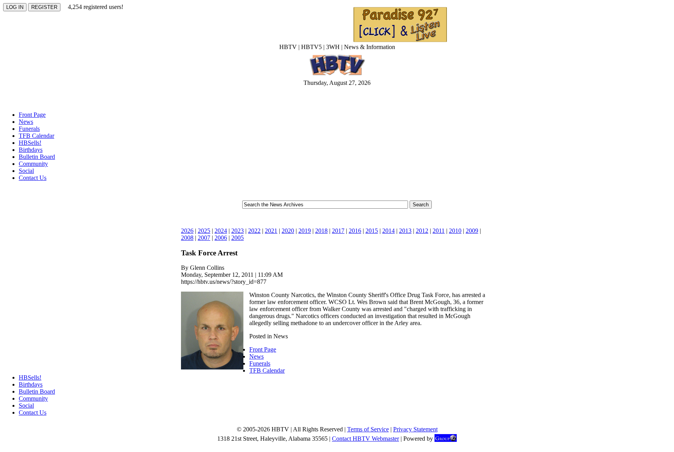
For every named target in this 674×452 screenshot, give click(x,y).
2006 (221, 237)
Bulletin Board (37, 156)
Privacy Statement (415, 429)
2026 (187, 230)
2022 (254, 230)
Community (33, 163)
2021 (271, 230)
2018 (321, 230)
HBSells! (30, 142)
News (26, 121)
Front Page (32, 114)
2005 (237, 237)
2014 (388, 230)
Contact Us (32, 177)
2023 (237, 230)
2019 (304, 230)
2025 (204, 230)
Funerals (29, 128)
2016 (355, 230)
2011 (439, 230)
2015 (371, 230)
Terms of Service (368, 429)
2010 (455, 230)
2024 (221, 230)
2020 (288, 230)
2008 (187, 237)
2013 (405, 230)
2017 (338, 230)
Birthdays (31, 149)
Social (26, 170)
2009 (472, 230)
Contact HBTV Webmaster (365, 438)
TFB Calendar (36, 135)
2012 (422, 230)
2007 (204, 237)
